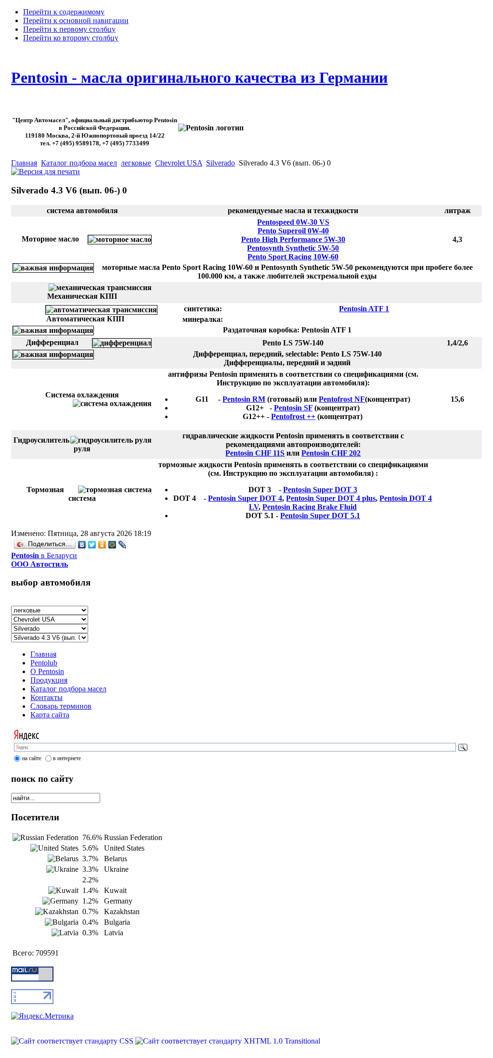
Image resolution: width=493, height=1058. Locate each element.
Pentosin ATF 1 (364, 309)
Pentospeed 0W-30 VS (293, 222)
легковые (136, 163)
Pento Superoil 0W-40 (293, 231)
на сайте (31, 758)
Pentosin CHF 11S (255, 453)
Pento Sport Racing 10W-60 (292, 257)
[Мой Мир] (112, 544)
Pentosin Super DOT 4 (245, 498)
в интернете (67, 758)
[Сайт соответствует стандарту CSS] (73, 1041)
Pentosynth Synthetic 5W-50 (293, 248)
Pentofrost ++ (293, 416)
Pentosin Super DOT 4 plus (331, 498)
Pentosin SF (293, 408)
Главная (24, 163)
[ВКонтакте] (82, 544)
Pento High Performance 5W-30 (293, 239)
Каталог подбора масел (79, 163)
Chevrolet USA (178, 163)
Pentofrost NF (342, 399)
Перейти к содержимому (63, 12)
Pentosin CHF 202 (331, 453)
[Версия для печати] (45, 169)
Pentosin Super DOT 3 (320, 489)
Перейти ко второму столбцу (70, 38)
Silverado (220, 163)
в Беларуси (44, 559)
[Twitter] (92, 544)
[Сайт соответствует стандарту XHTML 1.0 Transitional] (227, 1041)
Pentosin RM (243, 399)
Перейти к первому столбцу (69, 29)
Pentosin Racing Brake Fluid (309, 507)
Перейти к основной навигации (76, 20)
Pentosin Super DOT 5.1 (320, 515)
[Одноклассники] (102, 544)
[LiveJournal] (122, 544)
